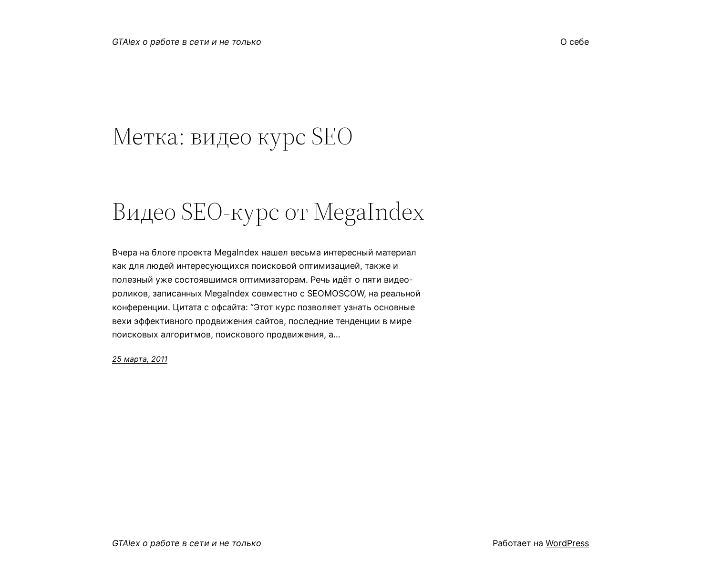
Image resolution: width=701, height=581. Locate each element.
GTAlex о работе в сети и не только (186, 42)
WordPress (567, 543)
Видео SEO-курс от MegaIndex (268, 211)
